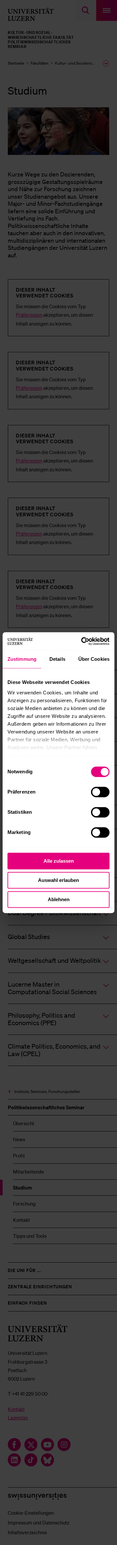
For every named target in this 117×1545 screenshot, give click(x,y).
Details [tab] (57, 659)
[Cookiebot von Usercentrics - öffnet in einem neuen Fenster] (83, 641)
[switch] (100, 792)
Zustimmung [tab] (21, 659)
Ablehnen (59, 899)
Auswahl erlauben (58, 880)
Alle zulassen (59, 861)
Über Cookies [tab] (94, 659)
